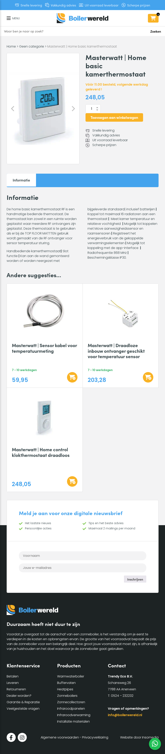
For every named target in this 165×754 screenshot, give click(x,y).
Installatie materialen (73, 721)
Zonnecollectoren (71, 702)
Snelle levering (31, 5)
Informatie (21, 180)
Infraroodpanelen (71, 708)
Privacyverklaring (95, 737)
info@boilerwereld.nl (125, 715)
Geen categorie (31, 46)
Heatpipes (65, 689)
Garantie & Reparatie (23, 702)
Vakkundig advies (63, 5)
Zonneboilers (67, 695)
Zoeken (155, 31)
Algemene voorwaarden (60, 737)
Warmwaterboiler (70, 676)
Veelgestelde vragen (23, 708)
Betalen (13, 676)
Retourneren (16, 689)
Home (11, 46)
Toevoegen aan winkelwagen (114, 117)
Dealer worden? (19, 695)
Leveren (13, 682)
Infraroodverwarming (73, 715)
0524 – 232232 (122, 695)
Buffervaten (66, 682)
